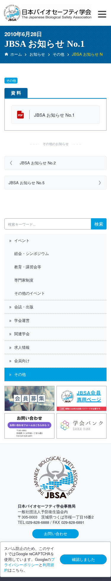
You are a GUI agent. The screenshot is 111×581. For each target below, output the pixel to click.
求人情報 (22, 347)
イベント (22, 240)
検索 (98, 224)
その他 (20, 374)
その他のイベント (29, 293)
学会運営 (22, 320)
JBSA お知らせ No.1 (54, 115)
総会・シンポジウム (31, 253)
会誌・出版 (23, 306)
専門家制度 (23, 280)
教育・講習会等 (27, 266)
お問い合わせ (55, 533)
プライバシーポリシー (29, 561)
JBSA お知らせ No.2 (38, 163)
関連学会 (22, 333)
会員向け (22, 360)
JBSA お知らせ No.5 (26, 182)
